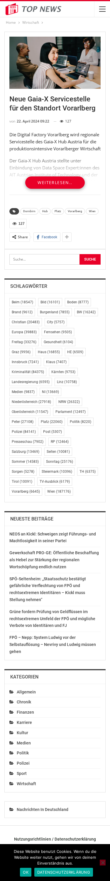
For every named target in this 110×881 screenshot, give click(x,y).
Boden (78, 302)
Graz (21, 352)
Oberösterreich (30, 412)
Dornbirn (29, 211)
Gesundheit (58, 342)
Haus (49, 352)
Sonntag (59, 462)
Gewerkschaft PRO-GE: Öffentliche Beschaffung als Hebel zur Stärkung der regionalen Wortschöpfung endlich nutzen (54, 559)
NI (50, 392)
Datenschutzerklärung (63, 872)
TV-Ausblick (55, 481)
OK (25, 872)
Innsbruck (25, 362)
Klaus (56, 362)
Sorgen (23, 472)
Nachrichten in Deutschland (42, 809)
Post (52, 432)
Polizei (24, 432)
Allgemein (26, 692)
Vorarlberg (75, 211)
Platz (58, 211)
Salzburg (25, 452)
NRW (69, 402)
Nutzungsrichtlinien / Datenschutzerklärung (55, 839)
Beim (22, 302)
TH (87, 472)
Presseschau (27, 442)
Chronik (24, 702)
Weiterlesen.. (55, 182)
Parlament (70, 412)
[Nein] (103, 862)
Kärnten (63, 372)
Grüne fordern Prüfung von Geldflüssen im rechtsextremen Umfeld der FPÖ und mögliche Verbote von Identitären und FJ (52, 618)
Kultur (22, 732)
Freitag (24, 342)
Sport (22, 773)
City (56, 322)
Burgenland (55, 312)
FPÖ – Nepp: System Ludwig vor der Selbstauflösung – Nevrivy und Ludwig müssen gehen (52, 644)
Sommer (25, 462)
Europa (24, 332)
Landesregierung (31, 382)
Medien (23, 392)
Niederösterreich (31, 402)
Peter (22, 422)
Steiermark (57, 472)
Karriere (24, 722)
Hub (45, 211)
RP (60, 442)
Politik (80, 422)
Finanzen (25, 712)
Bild (50, 302)
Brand (22, 312)
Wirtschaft (26, 783)
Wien (92, 211)
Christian (26, 322)
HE (75, 352)
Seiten (58, 452)
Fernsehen (58, 332)
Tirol (22, 481)
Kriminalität (28, 372)
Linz (67, 382)
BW (86, 312)
